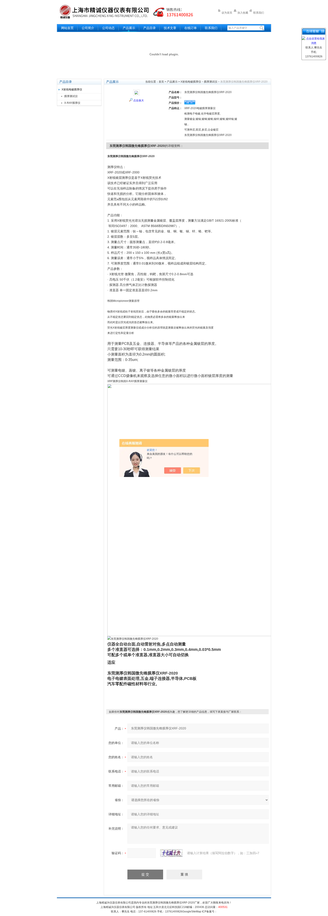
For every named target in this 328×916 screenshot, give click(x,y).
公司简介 (88, 28)
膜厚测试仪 (71, 96)
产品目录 (149, 28)
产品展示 (129, 28)
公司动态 (108, 28)
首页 (161, 81)
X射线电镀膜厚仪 (72, 89)
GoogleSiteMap (191, 911)
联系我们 (258, 12)
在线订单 (190, 28)
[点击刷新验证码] (171, 853)
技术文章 (170, 28)
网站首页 (67, 28)
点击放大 (138, 100)
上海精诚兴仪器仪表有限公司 (129, 11)
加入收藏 (242, 12)
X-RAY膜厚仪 (72, 102)
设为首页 (227, 12)
